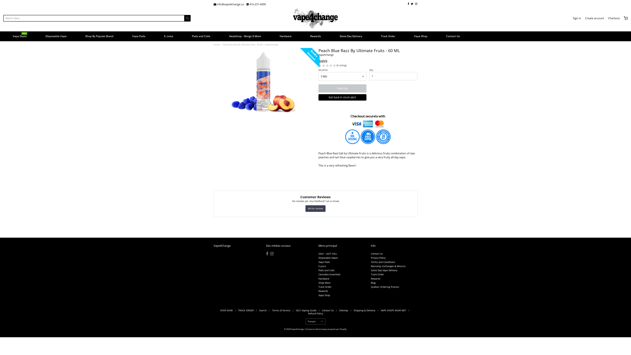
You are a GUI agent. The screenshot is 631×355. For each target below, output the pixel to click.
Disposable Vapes (328, 257)
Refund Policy (315, 313)
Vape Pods (138, 36)
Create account (594, 18)
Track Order (388, 36)
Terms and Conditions (383, 262)
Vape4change (326, 54)
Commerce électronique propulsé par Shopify (325, 329)
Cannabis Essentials (329, 274)
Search (263, 310)
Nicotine (323, 70)
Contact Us (453, 36)
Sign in (577, 18)
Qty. (371, 70)
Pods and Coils (201, 36)
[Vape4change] (315, 18)
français (312, 321)
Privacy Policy (378, 257)
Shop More (324, 282)
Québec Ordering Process (385, 286)
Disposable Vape (56, 36)
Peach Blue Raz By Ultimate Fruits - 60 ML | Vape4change (250, 44)
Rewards (315, 36)
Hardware (286, 36)
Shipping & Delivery (364, 310)
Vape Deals (20, 36)
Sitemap (343, 310)
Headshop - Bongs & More (245, 36)
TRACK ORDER (246, 310)
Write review (315, 208)
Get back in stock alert (342, 97)
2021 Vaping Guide (306, 310)
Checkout (614, 18)
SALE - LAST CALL (327, 253)
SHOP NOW (226, 310)
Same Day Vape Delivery (384, 270)
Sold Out (342, 88)
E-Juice (168, 36)
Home (217, 44)
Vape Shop (420, 36)
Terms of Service (281, 310)
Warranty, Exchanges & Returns (388, 266)
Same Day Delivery (351, 36)
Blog (373, 282)
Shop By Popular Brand (99, 36)
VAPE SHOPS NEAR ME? (393, 310)
